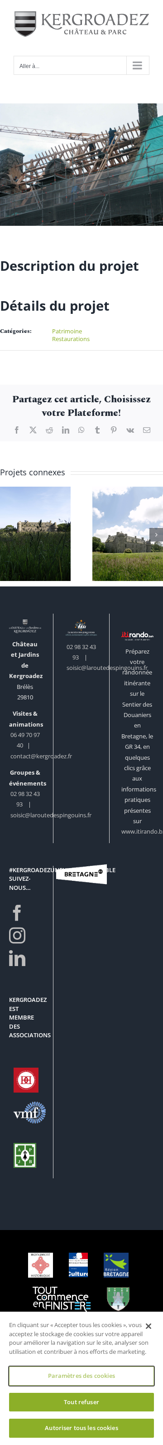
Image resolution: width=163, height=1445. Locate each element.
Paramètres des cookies (81, 1376)
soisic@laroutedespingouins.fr (50, 815)
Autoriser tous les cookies (81, 1428)
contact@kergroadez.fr (41, 756)
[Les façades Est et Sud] (127, 534)
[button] (7, 535)
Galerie (35, 518)
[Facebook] (17, 913)
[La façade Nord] (35, 534)
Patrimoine (67, 331)
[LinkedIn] (17, 958)
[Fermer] (148, 1326)
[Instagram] (17, 936)
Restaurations (71, 339)
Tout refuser (81, 1402)
